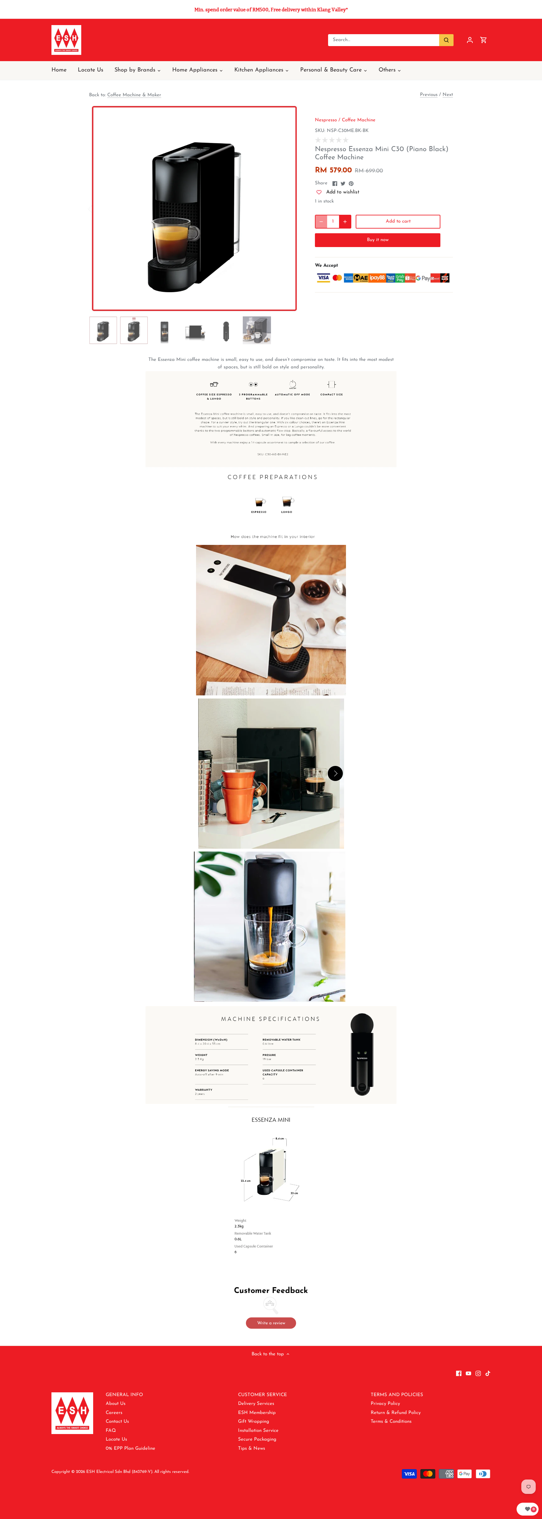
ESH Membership (257, 1413)
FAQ (111, 1430)
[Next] (290, 208)
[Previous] (98, 208)
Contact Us (117, 1421)
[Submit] (446, 40)
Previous (429, 94)
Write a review (271, 1323)
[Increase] (345, 221)
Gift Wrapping (253, 1421)
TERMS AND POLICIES (397, 1395)
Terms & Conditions (391, 1421)
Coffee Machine (358, 120)
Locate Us (116, 1439)
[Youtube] (468, 1373)
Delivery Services (256, 1403)
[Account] (470, 40)
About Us (115, 1403)
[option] (194, 208)
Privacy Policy (385, 1403)
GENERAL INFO (124, 1395)
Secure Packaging (257, 1439)
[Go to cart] (483, 40)
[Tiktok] (488, 1373)
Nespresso (326, 120)
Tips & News (251, 1448)
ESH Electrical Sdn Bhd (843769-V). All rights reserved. (137, 1472)
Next (448, 94)
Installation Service (258, 1430)
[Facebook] (458, 1373)
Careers (114, 1413)
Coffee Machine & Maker (134, 95)
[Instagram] (478, 1373)
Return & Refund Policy (396, 1413)
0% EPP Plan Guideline (130, 1448)
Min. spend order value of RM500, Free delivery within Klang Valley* (271, 10)
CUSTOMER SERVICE (262, 1395)
